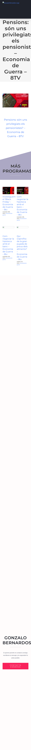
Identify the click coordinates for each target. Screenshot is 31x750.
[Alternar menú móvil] (27, 3)
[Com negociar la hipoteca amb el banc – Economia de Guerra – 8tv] (22, 190)
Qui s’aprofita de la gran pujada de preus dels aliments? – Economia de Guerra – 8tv (22, 248)
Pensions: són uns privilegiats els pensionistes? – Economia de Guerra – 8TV (15, 128)
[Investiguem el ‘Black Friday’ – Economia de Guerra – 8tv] (8, 190)
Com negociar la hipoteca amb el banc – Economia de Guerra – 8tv (22, 205)
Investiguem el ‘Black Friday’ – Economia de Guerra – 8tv (9, 203)
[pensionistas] (15, 94)
